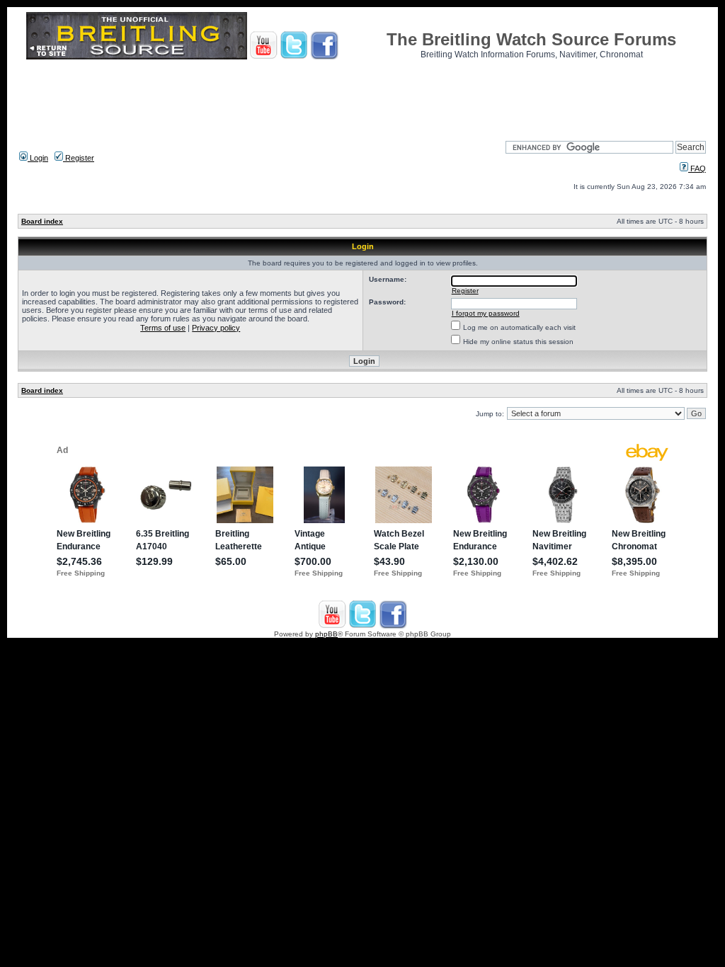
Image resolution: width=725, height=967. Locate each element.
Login (38, 158)
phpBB (326, 634)
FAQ (697, 168)
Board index (42, 221)
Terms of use (162, 328)
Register (78, 158)
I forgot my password (486, 313)
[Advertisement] (362, 95)
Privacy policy (216, 328)
